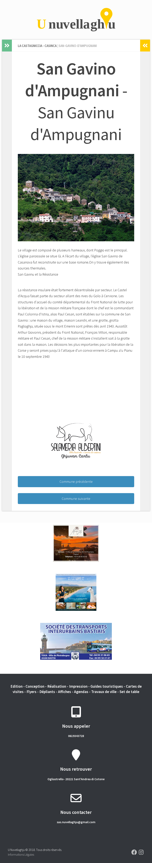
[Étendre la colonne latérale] (7, 46)
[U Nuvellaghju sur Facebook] (134, 852)
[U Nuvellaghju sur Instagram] (141, 852)
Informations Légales (21, 854)
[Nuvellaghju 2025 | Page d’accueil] (76, 20)
